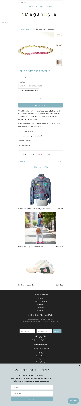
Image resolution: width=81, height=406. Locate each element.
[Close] (79, 365)
